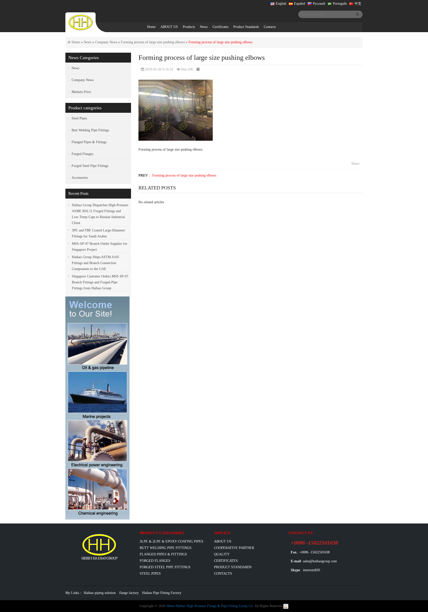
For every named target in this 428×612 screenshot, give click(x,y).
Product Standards (246, 27)
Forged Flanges (82, 154)
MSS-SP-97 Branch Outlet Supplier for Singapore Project (99, 246)
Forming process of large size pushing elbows (153, 42)
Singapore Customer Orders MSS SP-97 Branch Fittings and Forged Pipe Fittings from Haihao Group (100, 282)
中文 (357, 3)
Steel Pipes (79, 118)
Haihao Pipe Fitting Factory (161, 593)
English (281, 3)
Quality (222, 554)
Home (151, 27)
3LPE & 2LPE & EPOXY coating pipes (171, 541)
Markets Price (81, 92)
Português (340, 3)
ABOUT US (169, 27)
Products (189, 27)
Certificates (220, 27)
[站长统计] (285, 606)
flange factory (129, 593)
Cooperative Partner (234, 548)
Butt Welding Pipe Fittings (90, 130)
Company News (106, 42)
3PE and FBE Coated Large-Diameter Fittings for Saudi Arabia (98, 233)
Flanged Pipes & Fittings (89, 142)
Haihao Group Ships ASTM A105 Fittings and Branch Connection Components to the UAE (95, 263)
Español (299, 3)
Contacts (270, 27)
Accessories (80, 178)
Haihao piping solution (100, 593)
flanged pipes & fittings (163, 554)
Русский (319, 3)
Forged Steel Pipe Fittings (90, 166)
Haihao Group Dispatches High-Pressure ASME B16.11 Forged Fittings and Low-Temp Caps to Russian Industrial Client (100, 214)
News (204, 27)
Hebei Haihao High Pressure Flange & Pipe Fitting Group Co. (210, 606)
